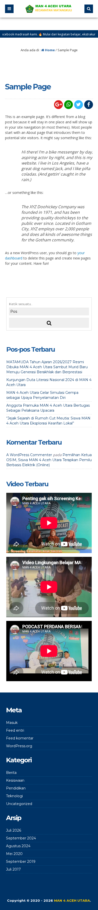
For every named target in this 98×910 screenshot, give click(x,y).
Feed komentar (19, 738)
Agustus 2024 (18, 846)
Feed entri (15, 730)
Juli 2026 (13, 830)
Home (49, 50)
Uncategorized (19, 803)
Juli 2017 (13, 869)
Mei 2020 (14, 853)
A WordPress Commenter (29, 455)
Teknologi (14, 796)
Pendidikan (16, 788)
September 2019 (20, 861)
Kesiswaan (15, 780)
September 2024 (21, 838)
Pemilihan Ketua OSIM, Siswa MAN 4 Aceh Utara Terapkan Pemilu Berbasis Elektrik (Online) (49, 460)
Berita (11, 772)
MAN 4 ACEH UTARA (72, 900)
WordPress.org (19, 746)
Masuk (12, 722)
